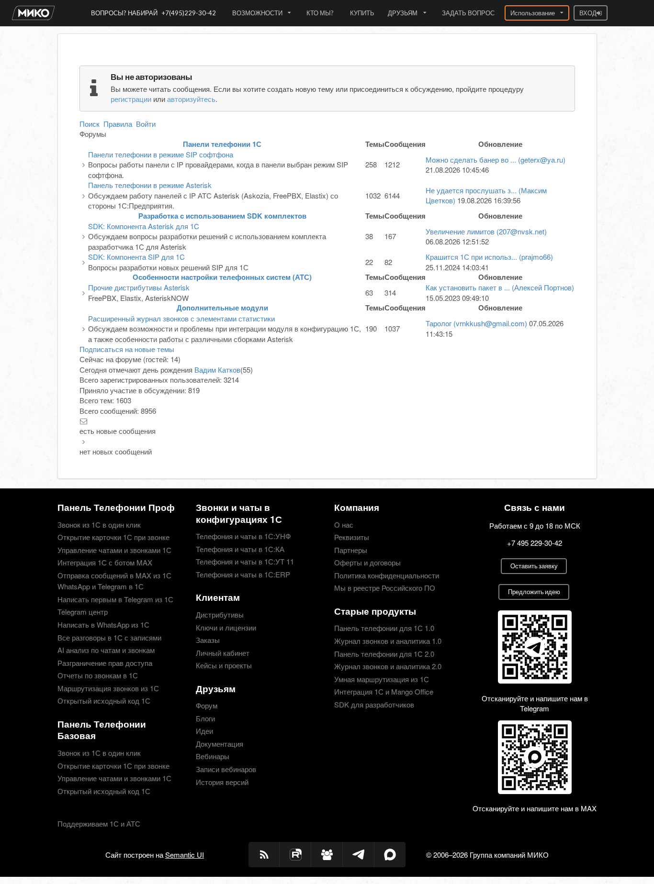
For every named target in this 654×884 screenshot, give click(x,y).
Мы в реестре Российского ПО (384, 587)
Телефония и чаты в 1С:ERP (243, 573)
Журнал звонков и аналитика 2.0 (387, 666)
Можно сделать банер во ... (495, 160)
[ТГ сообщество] (327, 854)
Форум (206, 705)
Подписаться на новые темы (126, 349)
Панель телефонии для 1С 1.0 (384, 628)
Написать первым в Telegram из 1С (115, 599)
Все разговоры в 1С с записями (109, 637)
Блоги (205, 718)
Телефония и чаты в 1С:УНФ (243, 536)
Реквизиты (351, 537)
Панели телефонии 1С (222, 144)
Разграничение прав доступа (104, 663)
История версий (222, 781)
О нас (343, 525)
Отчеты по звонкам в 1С (97, 675)
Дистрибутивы (220, 614)
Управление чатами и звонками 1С (114, 550)
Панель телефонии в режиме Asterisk (150, 185)
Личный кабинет (222, 653)
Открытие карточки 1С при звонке (113, 537)
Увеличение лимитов (486, 231)
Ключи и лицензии (226, 627)
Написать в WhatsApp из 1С (103, 624)
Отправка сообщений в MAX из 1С (114, 575)
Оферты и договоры (367, 562)
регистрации (131, 99)
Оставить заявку (534, 566)
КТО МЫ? (320, 13)
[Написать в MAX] (390, 854)
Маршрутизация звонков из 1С (108, 688)
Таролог (476, 323)
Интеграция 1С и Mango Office (383, 691)
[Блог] (264, 854)
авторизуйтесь (191, 99)
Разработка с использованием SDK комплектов (222, 215)
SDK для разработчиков (374, 703)
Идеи (204, 731)
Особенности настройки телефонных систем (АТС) (222, 277)
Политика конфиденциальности (386, 575)
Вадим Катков (217, 370)
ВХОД (588, 13)
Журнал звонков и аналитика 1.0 (387, 641)
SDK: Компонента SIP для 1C (136, 257)
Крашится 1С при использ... (489, 257)
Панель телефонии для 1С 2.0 (384, 654)
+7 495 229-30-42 (534, 543)
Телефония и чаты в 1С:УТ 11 (245, 561)
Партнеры (350, 550)
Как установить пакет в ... (500, 287)
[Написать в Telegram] (358, 854)
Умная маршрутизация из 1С (381, 679)
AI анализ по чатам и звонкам (106, 650)
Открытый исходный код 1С (103, 700)
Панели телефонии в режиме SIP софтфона (160, 154)
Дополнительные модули (222, 307)
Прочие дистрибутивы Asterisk (139, 287)
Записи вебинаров (226, 769)
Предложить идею (534, 592)
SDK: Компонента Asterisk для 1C (143, 226)
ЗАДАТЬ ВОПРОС (468, 13)
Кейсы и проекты (224, 664)
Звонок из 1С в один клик (99, 525)
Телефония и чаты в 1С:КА (240, 549)
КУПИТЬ (362, 13)
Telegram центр (82, 612)
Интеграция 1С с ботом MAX (104, 562)
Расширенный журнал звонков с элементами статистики (181, 318)
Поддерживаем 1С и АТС (98, 823)
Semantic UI (184, 855)
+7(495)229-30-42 (189, 13)
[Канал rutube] (295, 854)
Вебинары (212, 756)
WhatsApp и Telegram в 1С (100, 586)
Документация (219, 744)
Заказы (208, 640)
